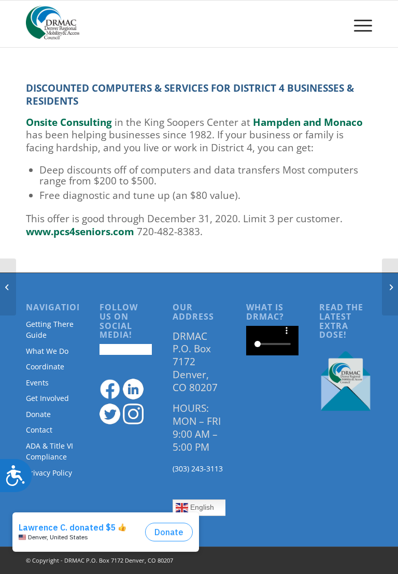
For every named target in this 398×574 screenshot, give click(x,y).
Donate (38, 414)
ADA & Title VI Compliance (49, 451)
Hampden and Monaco (308, 122)
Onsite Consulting (69, 122)
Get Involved (47, 398)
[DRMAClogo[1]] (53, 24)
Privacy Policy (49, 473)
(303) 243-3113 (198, 468)
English (201, 507)
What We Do (47, 351)
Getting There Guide (50, 329)
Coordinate (45, 366)
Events (37, 383)
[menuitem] (358, 24)
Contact (39, 430)
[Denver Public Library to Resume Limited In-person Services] (8, 287)
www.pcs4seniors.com (80, 231)
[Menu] (358, 24)
